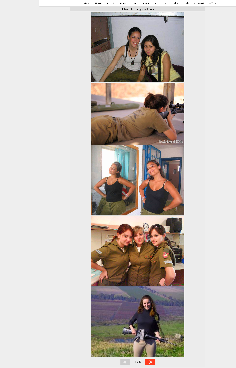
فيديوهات (199, 3)
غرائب (110, 3)
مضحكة (98, 3)
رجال (176, 3)
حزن (134, 3)
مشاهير (145, 3)
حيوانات (123, 3)
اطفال (166, 3)
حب (156, 3)
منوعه (86, 3)
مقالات (212, 3)
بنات (187, 3)
